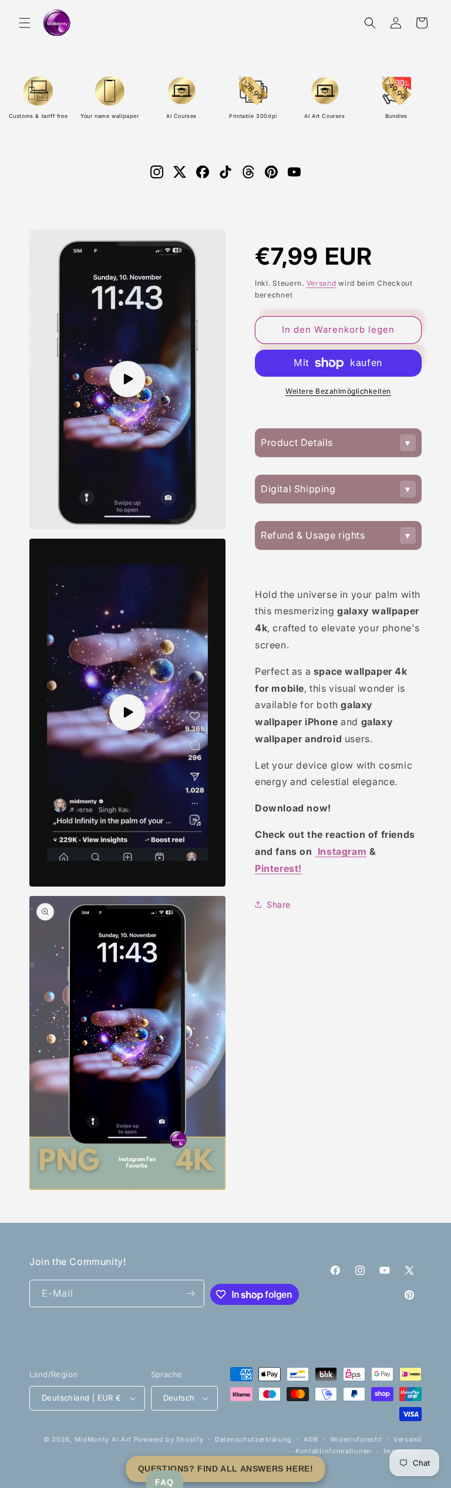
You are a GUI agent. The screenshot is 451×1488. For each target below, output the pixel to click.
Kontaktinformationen (333, 1451)
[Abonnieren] (191, 1293)
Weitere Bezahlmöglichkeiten (338, 391)
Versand (321, 283)
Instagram (340, 851)
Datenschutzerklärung (253, 1439)
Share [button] (279, 904)
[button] (25, 23)
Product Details (297, 442)
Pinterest (278, 868)
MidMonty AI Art (103, 1439)
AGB (311, 1439)
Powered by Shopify (169, 1439)
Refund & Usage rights (313, 535)
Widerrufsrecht (356, 1439)
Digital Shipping (298, 489)
